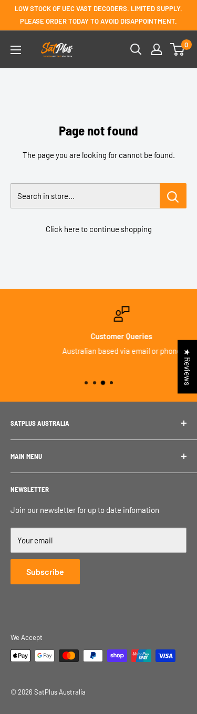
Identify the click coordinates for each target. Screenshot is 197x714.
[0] (177, 49)
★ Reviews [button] (187, 367)
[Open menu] (16, 50)
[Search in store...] (173, 195)
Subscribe (45, 571)
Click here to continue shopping (99, 229)
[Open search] (136, 49)
